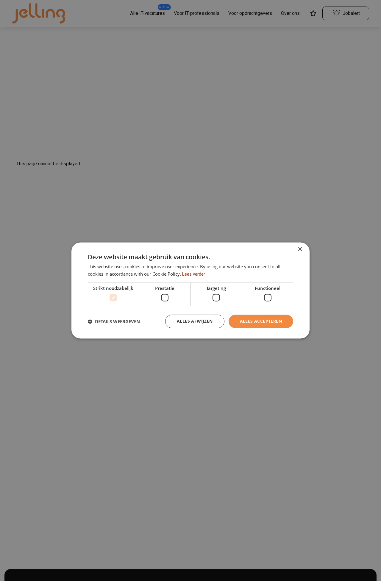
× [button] (300, 249)
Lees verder (193, 274)
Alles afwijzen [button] (195, 321)
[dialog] (190, 290)
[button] (114, 321)
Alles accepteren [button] (261, 321)
